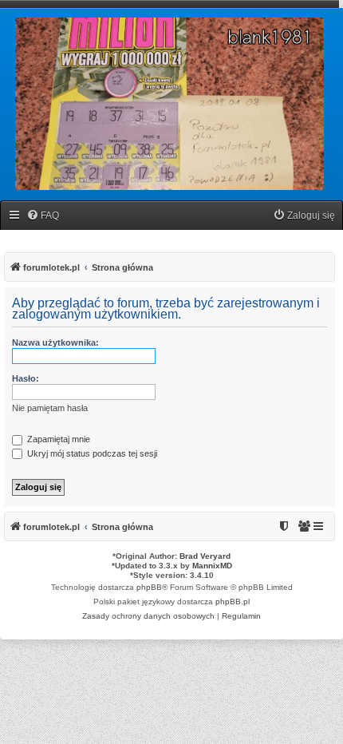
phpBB (149, 587)
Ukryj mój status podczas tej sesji (91, 453)
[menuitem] (42, 216)
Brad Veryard (205, 556)
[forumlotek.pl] (169, 104)
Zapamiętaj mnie (57, 439)
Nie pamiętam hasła (50, 408)
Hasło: (25, 378)
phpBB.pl (232, 601)
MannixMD (212, 565)
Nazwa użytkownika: (55, 342)
